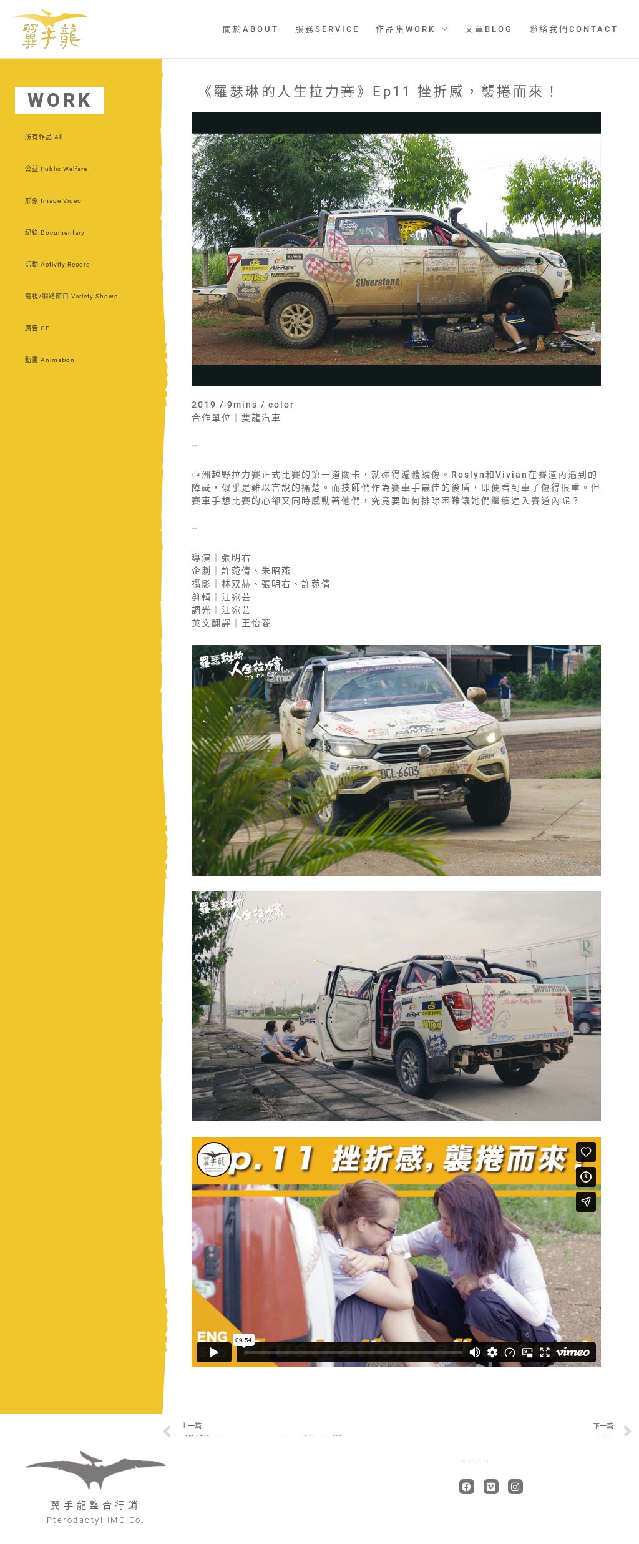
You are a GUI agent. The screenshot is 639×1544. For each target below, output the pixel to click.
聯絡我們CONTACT (573, 29)
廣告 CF (37, 328)
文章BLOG (489, 29)
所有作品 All (44, 137)
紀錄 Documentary (55, 232)
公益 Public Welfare (56, 168)
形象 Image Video (53, 200)
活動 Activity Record (57, 264)
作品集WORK (406, 29)
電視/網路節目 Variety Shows (71, 296)
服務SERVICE (327, 29)
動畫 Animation (50, 359)
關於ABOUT (251, 29)
